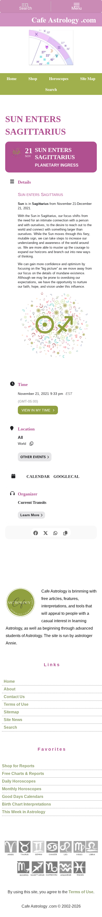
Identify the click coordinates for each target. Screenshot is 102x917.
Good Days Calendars (22, 796)
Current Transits (32, 502)
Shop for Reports (18, 766)
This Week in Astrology (23, 812)
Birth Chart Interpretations (26, 804)
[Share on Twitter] (45, 532)
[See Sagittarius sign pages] (37, 877)
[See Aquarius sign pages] (65, 877)
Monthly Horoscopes (21, 789)
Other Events (33, 456)
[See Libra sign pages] (91, 857)
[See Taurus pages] (24, 857)
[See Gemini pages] (38, 857)
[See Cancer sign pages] (52, 857)
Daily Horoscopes (19, 781)
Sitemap (11, 712)
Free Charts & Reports (23, 773)
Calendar (38, 476)
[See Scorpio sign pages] (23, 877)
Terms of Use (16, 704)
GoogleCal (66, 476)
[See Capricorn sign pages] (52, 877)
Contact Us (14, 697)
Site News (13, 720)
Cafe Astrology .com (51, 45)
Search (10, 727)
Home (9, 681)
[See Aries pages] (10, 857)
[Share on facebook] (35, 532)
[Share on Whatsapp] (55, 532)
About (9, 689)
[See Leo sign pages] (65, 857)
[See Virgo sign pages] (79, 857)
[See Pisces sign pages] (79, 877)
